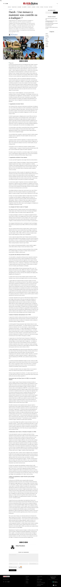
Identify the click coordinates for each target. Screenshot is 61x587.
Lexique (46, 43)
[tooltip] (3, 3)
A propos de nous (39, 576)
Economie (46, 35)
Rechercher (51, 10)
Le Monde (10, 9)
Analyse (46, 33)
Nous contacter (39, 581)
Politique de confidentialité (41, 582)
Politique (46, 46)
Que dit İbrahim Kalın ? (48, 25)
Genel (46, 38)
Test (4, 584)
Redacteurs (27, 576)
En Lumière (47, 36)
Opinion (27, 581)
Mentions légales (39, 579)
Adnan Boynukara (14, 34)
